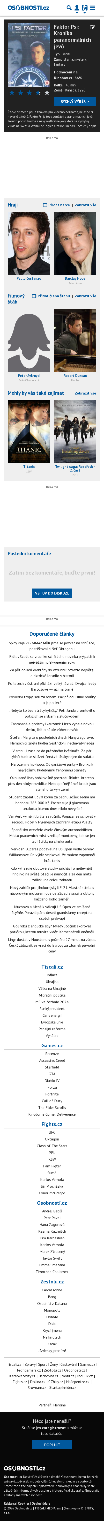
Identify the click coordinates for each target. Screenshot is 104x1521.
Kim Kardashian (52, 1238)
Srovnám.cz (37, 1387)
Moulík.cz (85, 1375)
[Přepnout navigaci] (77, 7)
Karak (52, 1343)
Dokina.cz (37, 1381)
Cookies (24, 1504)
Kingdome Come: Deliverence (52, 1114)
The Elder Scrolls (52, 1107)
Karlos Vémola (52, 1179)
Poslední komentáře (29, 553)
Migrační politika (52, 995)
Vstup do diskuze (52, 593)
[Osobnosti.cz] (28, 7)
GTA (52, 1073)
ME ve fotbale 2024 (52, 1001)
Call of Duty (52, 1100)
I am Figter (52, 1166)
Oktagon (52, 1139)
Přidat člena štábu (53, 295)
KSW (52, 1159)
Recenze (52, 1053)
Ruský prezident (52, 1008)
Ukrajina (52, 981)
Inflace (52, 974)
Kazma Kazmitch (52, 1231)
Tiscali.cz (52, 966)
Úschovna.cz (48, 1375)
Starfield (52, 1067)
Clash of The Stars (52, 1145)
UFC (52, 1132)
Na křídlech (52, 1337)
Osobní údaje (41, 1504)
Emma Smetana (52, 1264)
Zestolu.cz (52, 1281)
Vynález (52, 1035)
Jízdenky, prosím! (52, 1350)
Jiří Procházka (52, 1186)
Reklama (10, 1504)
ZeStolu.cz (52, 1370)
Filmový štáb (16, 298)
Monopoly (52, 1310)
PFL (52, 1152)
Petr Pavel (52, 1217)
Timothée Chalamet (52, 1271)
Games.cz (52, 1045)
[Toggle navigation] (92, 7)
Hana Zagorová (52, 1224)
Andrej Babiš (52, 1211)
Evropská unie (52, 1022)
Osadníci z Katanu (52, 1303)
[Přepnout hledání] (69, 7)
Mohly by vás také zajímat (36, 393)
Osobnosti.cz (52, 1202)
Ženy (54, 1364)
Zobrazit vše (85, 204)
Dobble (52, 1316)
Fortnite (52, 1094)
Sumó (52, 1172)
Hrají (13, 204)
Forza (52, 1087)
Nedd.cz (67, 1375)
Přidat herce (58, 204)
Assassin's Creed (52, 1060)
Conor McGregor (52, 1193)
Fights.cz (52, 1124)
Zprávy (29, 1364)
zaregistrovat (54, 1427)
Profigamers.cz (29, 1370)
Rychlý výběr (74, 101)
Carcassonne (52, 1290)
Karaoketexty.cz (22, 1375)
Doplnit (52, 1444)
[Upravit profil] (92, 27)
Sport (42, 1364)
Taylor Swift (52, 1258)
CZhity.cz (55, 1381)
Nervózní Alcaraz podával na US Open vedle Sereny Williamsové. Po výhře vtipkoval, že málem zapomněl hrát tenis (52, 855)
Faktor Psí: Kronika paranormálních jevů (72, 36)
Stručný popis (87, 126)
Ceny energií (52, 1015)
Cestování (68, 1364)
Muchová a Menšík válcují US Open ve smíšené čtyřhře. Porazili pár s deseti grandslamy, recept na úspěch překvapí (52, 912)
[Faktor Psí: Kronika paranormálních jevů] (29, 54)
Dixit (52, 1323)
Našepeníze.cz (77, 1381)
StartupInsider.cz (62, 1387)
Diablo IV (52, 1080)
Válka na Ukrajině (52, 988)
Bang (52, 1296)
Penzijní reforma (52, 1028)
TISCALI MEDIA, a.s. (48, 1508)
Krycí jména (52, 1330)
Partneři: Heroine (52, 1405)
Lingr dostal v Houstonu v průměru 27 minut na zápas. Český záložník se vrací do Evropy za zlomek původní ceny (52, 945)
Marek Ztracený (52, 1251)
